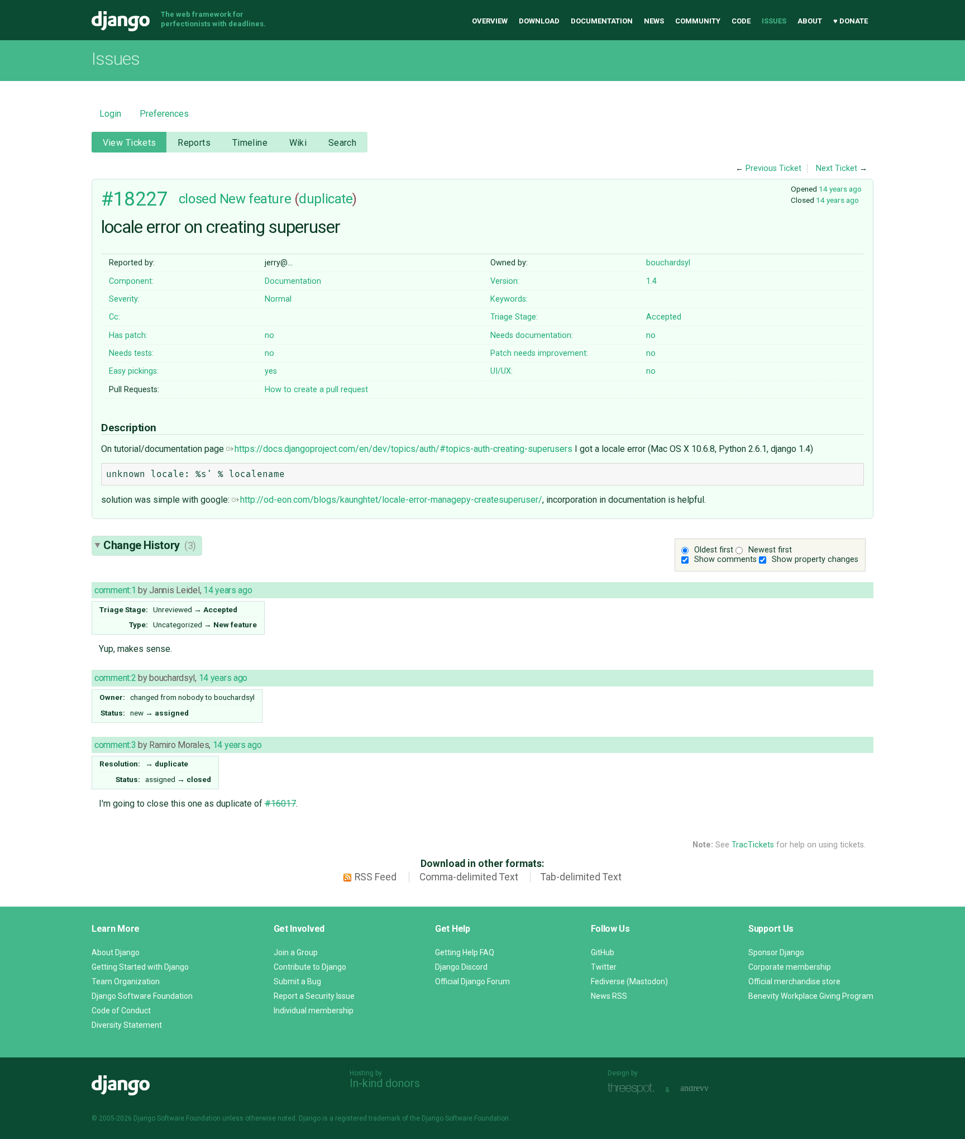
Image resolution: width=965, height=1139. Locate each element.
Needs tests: (131, 353)
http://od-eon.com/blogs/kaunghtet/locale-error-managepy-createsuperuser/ (391, 499)
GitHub (602, 952)
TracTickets (753, 845)
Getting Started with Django (140, 966)
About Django (116, 952)
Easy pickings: (134, 371)
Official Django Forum (472, 981)
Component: (131, 281)
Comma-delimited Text (468, 877)
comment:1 (115, 590)
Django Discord (461, 966)
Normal (278, 299)
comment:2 (115, 678)
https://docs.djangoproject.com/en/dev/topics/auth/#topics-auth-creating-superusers (403, 449)
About (809, 21)
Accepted (663, 317)
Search (342, 142)
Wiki (298, 142)
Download (539, 21)
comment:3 (115, 745)
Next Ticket (836, 168)
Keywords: (509, 299)
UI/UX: (501, 371)
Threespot (634, 1088)
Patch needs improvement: (539, 353)
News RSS (609, 996)
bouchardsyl (668, 263)
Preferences (164, 113)
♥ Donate (850, 21)
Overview (490, 21)
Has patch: (128, 335)
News (654, 21)
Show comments (725, 559)
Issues (774, 21)
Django (121, 21)
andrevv (707, 1088)
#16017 (280, 803)
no (269, 335)
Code (741, 21)
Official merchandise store (794, 981)
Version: (504, 281)
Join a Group (296, 952)
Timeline (249, 142)
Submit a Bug (297, 981)
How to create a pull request (316, 389)
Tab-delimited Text (581, 877)
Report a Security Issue (314, 996)
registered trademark (367, 1118)
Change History (149, 545)
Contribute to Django (310, 966)
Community (697, 21)
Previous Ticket (773, 168)
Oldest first (713, 550)
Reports (194, 142)
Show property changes (815, 559)
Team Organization (126, 981)
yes (271, 371)
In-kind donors (385, 1083)
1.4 (651, 281)
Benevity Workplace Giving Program (810, 996)
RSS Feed (375, 877)
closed (197, 199)
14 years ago (840, 188)
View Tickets (129, 142)
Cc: (114, 317)
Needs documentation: (531, 335)
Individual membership (313, 1010)
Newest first (770, 550)
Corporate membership (789, 966)
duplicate (325, 199)
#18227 (134, 199)
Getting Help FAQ (464, 952)
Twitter (604, 966)
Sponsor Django (776, 952)
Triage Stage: (514, 317)
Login (110, 113)
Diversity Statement (127, 1025)
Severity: (124, 299)
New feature (255, 199)
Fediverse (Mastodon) (629, 981)
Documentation (602, 21)
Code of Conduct (121, 1010)
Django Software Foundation (142, 996)
